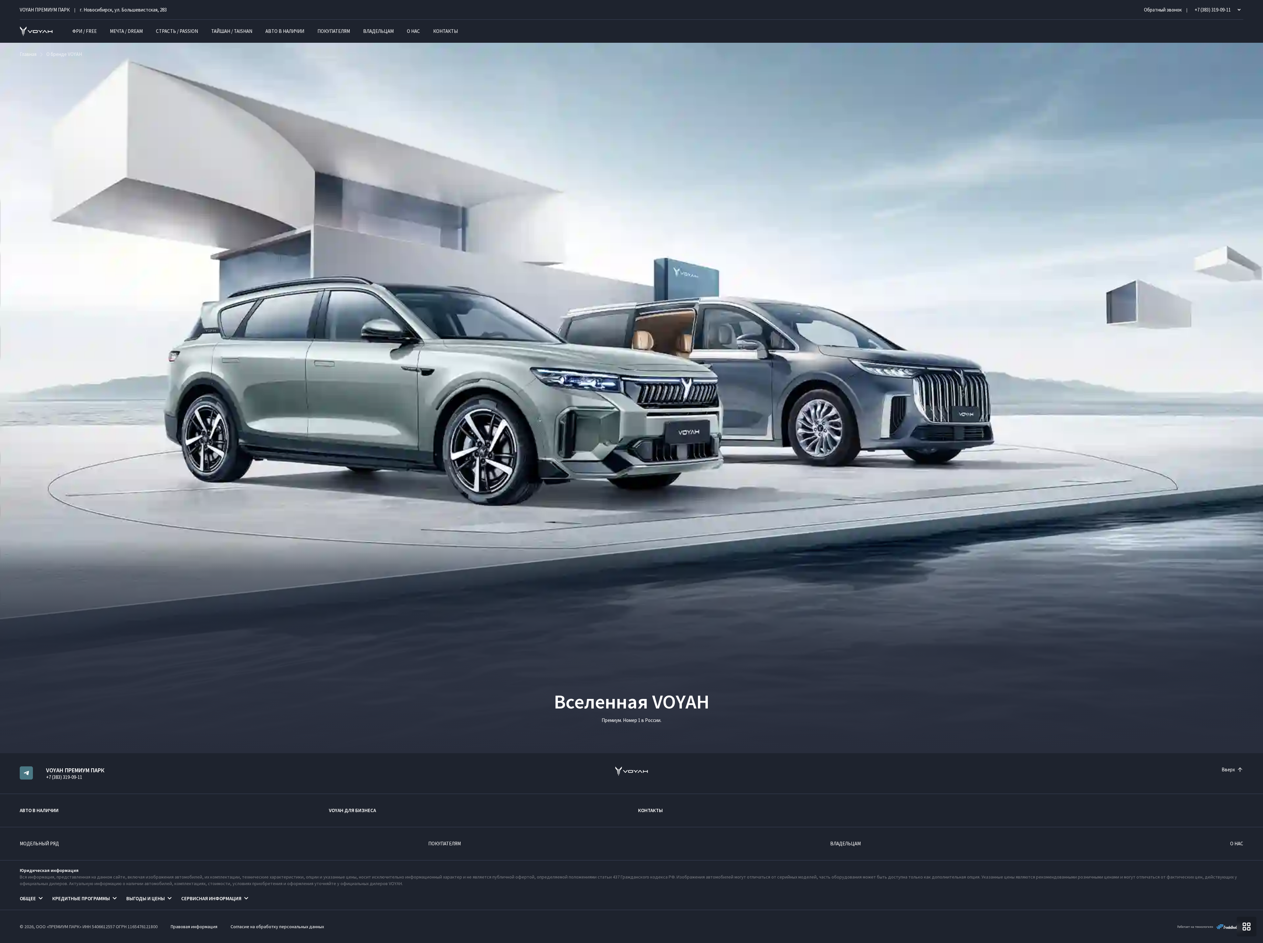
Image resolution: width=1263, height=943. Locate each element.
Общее (28, 898)
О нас (413, 31)
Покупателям (333, 31)
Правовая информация (194, 927)
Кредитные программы (81, 898)
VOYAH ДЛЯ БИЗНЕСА (352, 810)
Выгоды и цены (145, 898)
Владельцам (378, 31)
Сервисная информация (211, 898)
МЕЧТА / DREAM (126, 31)
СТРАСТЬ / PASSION (177, 31)
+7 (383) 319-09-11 (64, 777)
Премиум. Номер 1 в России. (631, 720)
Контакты (445, 31)
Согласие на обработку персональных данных (277, 927)
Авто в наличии (284, 31)
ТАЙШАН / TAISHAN (231, 31)
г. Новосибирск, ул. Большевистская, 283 (123, 10)
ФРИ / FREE (84, 31)
